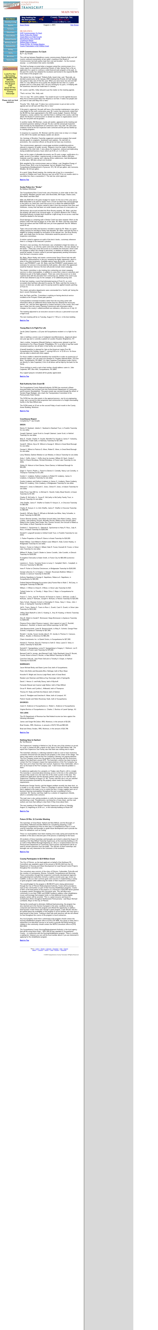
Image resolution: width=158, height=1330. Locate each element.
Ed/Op (47, 950)
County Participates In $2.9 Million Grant (34, 46)
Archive (57, 950)
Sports (43, 948)
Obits (51, 950)
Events (66, 948)
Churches (55, 948)
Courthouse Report (26, 40)
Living (37, 948)
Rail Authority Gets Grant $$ (30, 39)
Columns (40, 950)
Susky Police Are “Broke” (29, 35)
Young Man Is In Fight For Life (31, 37)
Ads (61, 948)
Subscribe (63, 950)
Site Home (74, 25)
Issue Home (24, 25)
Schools (48, 948)
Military (34, 950)
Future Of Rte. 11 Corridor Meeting (32, 44)
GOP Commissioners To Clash (31, 33)
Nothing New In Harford (28, 42)
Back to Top (24, 180)
